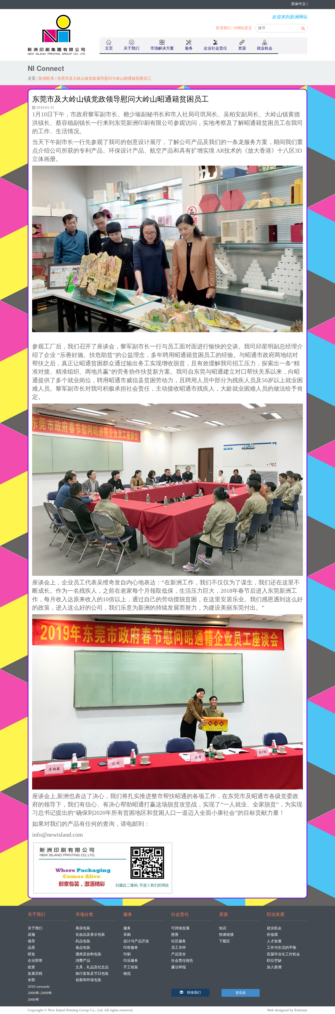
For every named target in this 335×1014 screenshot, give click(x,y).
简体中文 (298, 4)
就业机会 (274, 928)
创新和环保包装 (88, 980)
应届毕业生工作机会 (283, 954)
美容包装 (83, 928)
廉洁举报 (178, 967)
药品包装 (83, 941)
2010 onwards (39, 986)
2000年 (33, 999)
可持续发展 (180, 928)
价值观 (272, 934)
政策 (31, 967)
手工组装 (130, 967)
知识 (222, 928)
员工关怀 (178, 947)
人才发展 (274, 941)
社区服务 (178, 941)
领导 (31, 941)
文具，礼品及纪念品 (92, 967)
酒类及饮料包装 (88, 954)
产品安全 (178, 954)
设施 (31, 934)
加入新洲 (274, 967)
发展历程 (35, 973)
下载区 (224, 941)
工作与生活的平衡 (281, 947)
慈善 (175, 934)
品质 (31, 947)
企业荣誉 (35, 960)
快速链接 (226, 934)
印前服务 (130, 947)
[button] (190, 993)
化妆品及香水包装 (90, 934)
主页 (109, 48)
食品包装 (83, 947)
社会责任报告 (182, 960)
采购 (127, 934)
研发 (31, 954)
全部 (31, 980)
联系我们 (223, 28)
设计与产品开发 (136, 941)
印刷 (127, 954)
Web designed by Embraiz (287, 1010)
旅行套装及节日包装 (92, 973)
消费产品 (83, 960)
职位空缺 (274, 960)
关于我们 (35, 928)
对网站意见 (242, 28)
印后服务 (130, 960)
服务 (127, 928)
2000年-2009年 (40, 993)
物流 (127, 973)
